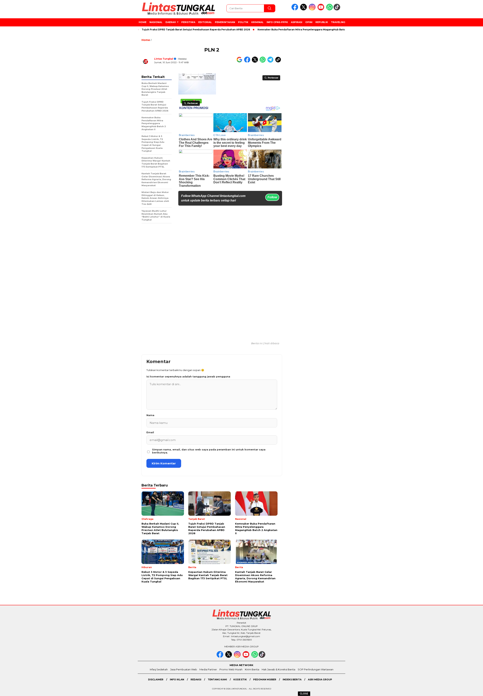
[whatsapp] (329, 9)
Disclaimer (155, 679)
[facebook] (295, 9)
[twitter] (304, 9)
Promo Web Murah (230, 669)
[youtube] (321, 9)
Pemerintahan (225, 22)
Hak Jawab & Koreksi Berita (278, 669)
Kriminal (257, 22)
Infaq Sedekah (159, 669)
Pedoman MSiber (264, 679)
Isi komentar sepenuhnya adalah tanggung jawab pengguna (188, 376)
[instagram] (313, 9)
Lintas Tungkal (163, 58)
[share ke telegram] (271, 61)
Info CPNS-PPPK (277, 22)
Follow (272, 197)
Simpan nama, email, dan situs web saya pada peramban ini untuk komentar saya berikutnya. (208, 451)
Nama (150, 415)
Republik (321, 22)
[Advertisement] (369, 97)
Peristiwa (188, 22)
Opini (308, 22)
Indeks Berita (292, 679)
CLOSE (304, 693)
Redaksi (196, 679)
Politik (243, 22)
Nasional (155, 22)
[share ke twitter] (256, 61)
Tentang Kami (217, 679)
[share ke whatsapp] (263, 61)
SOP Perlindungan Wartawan (315, 669)
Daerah (170, 22)
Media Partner (208, 669)
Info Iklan (177, 679)
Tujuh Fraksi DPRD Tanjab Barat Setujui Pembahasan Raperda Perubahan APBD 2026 (179, 29)
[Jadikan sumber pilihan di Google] (240, 61)
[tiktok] (337, 9)
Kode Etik (240, 679)
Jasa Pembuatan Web (183, 669)
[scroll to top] (465, 690)
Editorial (205, 22)
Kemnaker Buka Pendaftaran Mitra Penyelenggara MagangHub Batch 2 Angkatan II (293, 29)
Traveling (338, 22)
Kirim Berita (252, 669)
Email (150, 432)
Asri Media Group (320, 679)
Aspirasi (296, 22)
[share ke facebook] (248, 61)
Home (142, 22)
